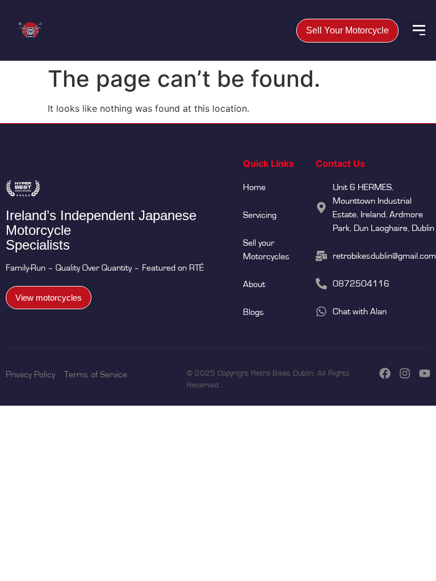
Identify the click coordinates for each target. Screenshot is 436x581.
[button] (419, 30)
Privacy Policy (30, 374)
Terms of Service (95, 374)
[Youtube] (424, 373)
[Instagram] (404, 373)
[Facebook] (385, 373)
